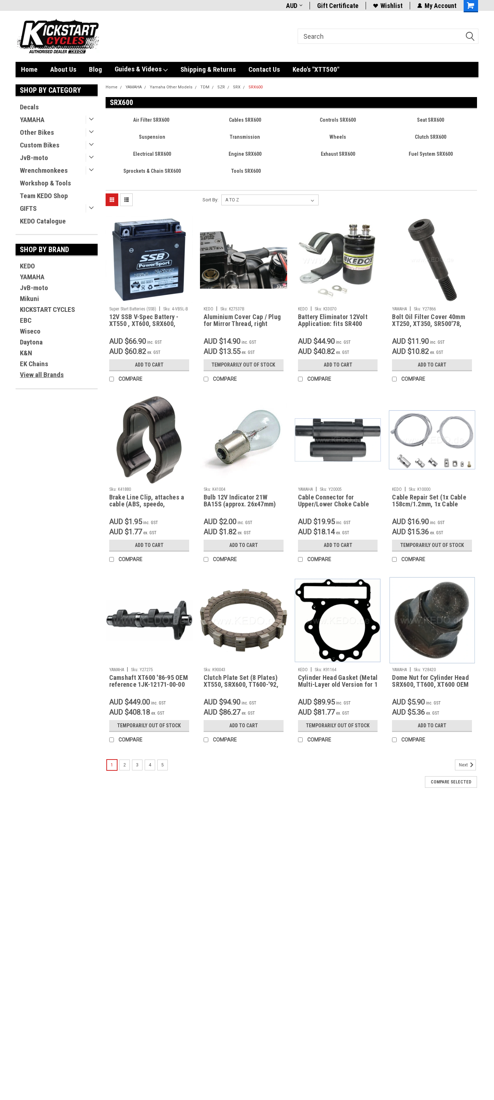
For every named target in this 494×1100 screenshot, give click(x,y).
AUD (291, 5)
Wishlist (391, 5)
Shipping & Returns (208, 69)
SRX (236, 87)
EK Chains (34, 364)
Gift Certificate (337, 5)
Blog (95, 69)
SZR (221, 87)
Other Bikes (37, 132)
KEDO (27, 266)
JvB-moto (34, 158)
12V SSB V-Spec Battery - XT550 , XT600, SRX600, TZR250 (144, 323)
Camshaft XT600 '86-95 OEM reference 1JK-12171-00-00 (148, 681)
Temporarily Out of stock (243, 365)
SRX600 (255, 87)
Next (464, 765)
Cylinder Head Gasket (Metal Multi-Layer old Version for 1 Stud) (338, 684)
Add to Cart (149, 365)
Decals (29, 107)
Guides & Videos (139, 69)
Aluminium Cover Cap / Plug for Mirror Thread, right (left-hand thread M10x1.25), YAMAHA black (242, 327)
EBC (25, 320)
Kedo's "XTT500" (316, 69)
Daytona (31, 342)
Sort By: (210, 199)
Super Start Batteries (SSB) (132, 308)
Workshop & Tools (45, 183)
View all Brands (42, 375)
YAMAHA (32, 120)
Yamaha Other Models (171, 87)
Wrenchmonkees (44, 170)
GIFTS (28, 208)
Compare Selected (451, 782)
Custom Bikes (39, 145)
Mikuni (29, 298)
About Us (63, 69)
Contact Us (264, 69)
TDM (204, 87)
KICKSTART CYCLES (47, 309)
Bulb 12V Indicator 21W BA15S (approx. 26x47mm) (240, 500)
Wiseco (30, 331)
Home (29, 69)
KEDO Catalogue (43, 221)
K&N (26, 353)
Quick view (149, 298)
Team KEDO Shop (44, 196)
